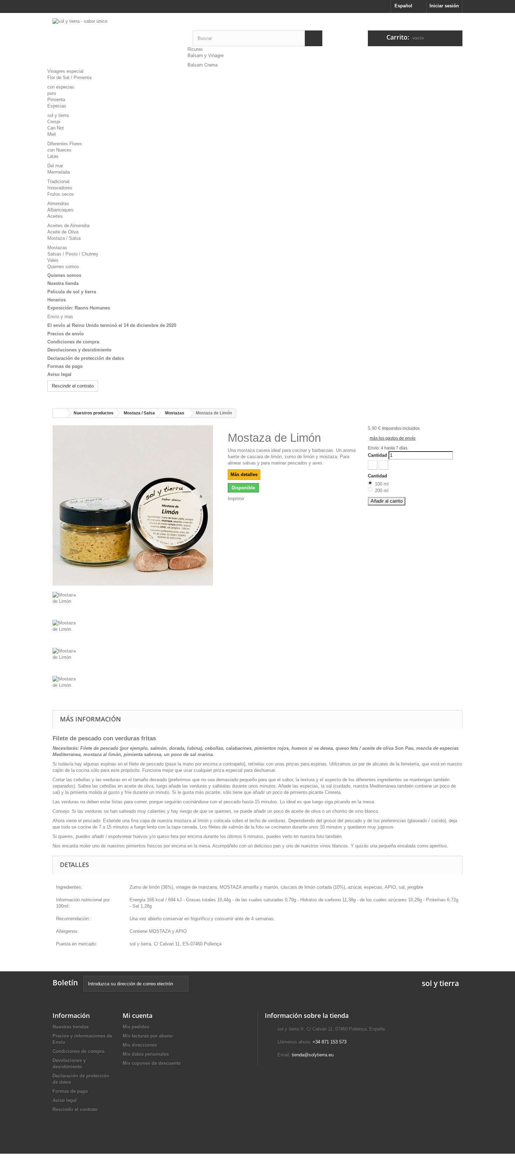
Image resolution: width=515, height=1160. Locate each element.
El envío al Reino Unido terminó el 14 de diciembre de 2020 (111, 325)
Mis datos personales (146, 1054)
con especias (60, 87)
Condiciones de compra (73, 341)
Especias (56, 106)
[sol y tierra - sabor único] (117, 40)
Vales (53, 260)
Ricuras (195, 49)
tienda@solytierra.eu (313, 1054)
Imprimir (236, 498)
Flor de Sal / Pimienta (69, 77)
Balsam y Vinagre (205, 55)
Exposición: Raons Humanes (78, 307)
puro (51, 93)
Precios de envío (65, 333)
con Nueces (59, 150)
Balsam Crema (202, 65)
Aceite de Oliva (62, 232)
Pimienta (56, 99)
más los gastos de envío (393, 438)
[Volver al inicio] (60, 413)
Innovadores (59, 187)
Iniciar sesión (444, 5)
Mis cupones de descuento (152, 1063)
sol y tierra (58, 115)
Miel (51, 134)
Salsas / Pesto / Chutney (72, 254)
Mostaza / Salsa (64, 238)
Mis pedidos (136, 1026)
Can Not (55, 128)
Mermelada (58, 172)
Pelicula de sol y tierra (71, 291)
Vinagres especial (65, 71)
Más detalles (244, 474)
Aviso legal (59, 374)
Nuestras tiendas (71, 1026)
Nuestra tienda (62, 283)
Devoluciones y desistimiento (79, 349)
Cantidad (377, 455)
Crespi (53, 121)
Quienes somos (63, 266)
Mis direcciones (140, 1045)
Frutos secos (60, 194)
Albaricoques (60, 209)
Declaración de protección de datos (85, 358)
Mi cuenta (137, 1015)
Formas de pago (65, 366)
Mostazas (57, 247)
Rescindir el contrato (73, 386)
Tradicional (58, 181)
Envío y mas (60, 316)
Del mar (55, 165)
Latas (53, 156)
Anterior (60, 588)
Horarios (56, 299)
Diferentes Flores (64, 143)
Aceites (55, 216)
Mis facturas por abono (148, 1036)
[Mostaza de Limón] (135, 606)
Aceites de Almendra (68, 225)
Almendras (58, 203)
